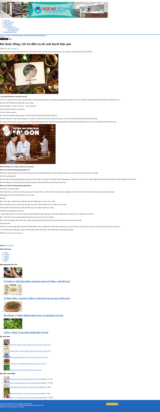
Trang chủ (7, 20)
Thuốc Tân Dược (9, 22)
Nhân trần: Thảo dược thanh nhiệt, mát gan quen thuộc (26, 370)
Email (5, 261)
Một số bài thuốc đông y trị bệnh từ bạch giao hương (25, 393)
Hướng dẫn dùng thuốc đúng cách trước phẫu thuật (25, 387)
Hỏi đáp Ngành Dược (10, 32)
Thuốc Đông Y (8, 24)
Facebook (6, 254)
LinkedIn (6, 257)
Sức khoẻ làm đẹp (12, 30)
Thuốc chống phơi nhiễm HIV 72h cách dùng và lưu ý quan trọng (29, 357)
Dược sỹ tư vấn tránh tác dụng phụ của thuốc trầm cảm (26, 397)
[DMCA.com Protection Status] (112, 405)
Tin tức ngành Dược (10, 27)
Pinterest (6, 259)
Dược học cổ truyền (26, 403)
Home (2, 35)
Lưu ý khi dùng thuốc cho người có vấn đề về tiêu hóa (25, 383)
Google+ (6, 256)
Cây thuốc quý (8, 25)
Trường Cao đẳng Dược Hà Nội (27, 405)
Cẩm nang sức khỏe (13, 29)
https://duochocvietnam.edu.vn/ (14, 233)
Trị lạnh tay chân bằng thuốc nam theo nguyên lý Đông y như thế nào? (30, 345)
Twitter (6, 252)
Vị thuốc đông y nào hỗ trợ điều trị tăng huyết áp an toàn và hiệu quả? (30, 351)
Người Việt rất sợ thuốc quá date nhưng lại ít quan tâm (25, 379)
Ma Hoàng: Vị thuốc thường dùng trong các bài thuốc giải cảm (28, 363)
